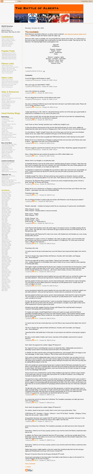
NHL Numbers (6, 108)
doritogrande (37, 107)
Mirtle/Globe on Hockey (8, 176)
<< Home (28, 466)
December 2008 (6, 245)
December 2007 (6, 229)
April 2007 (5, 218)
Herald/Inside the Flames (9, 137)
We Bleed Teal (6, 155)
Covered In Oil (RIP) (7, 118)
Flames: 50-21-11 (7, 27)
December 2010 (6, 272)
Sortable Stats (6, 95)
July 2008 (4, 238)
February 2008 (6, 231)
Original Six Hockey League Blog (11, 182)
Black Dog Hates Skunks (9, 124)
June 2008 (5, 237)
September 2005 (6, 192)
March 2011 (5, 277)
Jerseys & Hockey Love (8, 149)
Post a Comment (30, 463)
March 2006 (5, 200)
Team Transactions (7, 73)
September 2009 (6, 257)
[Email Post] (44, 71)
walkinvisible (37, 285)
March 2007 (5, 216)
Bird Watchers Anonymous (9, 171)
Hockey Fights (6, 107)
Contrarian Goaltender (8, 184)
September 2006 (6, 208)
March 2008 (5, 233)
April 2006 (5, 201)
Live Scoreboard (6, 94)
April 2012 (5, 283)
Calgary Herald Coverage (9, 70)
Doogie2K (4, 130)
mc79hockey (5, 119)
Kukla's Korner (6, 177)
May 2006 (4, 203)
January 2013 (6, 286)
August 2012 (5, 285)
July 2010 (4, 268)
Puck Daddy (5, 178)
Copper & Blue (6, 125)
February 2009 (6, 248)
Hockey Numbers (7, 185)
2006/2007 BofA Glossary (9, 57)
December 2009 (6, 262)
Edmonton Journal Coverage (10, 82)
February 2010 (6, 264)
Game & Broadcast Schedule (10, 67)
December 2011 (6, 281)
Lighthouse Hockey (7, 169)
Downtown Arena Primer (9, 53)
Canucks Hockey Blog (8, 145)
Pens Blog (5, 166)
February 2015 (6, 287)
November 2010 (6, 271)
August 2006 (5, 207)
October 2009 (6, 259)
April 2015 (5, 289)
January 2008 (6, 230)
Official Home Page (7, 65)
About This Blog (6, 46)
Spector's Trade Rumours (9, 180)
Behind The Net (6, 99)
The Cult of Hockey (7, 127)
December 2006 (6, 212)
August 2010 (5, 270)
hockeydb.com (6, 104)
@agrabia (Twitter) (7, 44)
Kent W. (36, 195)
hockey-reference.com (8, 102)
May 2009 (4, 252)
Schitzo (36, 156)
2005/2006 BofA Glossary (9, 58)
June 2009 (5, 253)
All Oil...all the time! (7, 128)
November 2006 (6, 211)
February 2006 (6, 199)
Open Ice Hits (6, 140)
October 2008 (6, 242)
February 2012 (6, 282)
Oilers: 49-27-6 (6, 29)
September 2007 (6, 225)
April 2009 (5, 251)
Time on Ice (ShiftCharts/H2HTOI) (11, 98)
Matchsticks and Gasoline (9, 134)
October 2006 (6, 210)
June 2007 (5, 221)
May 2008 (4, 236)
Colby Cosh (5, 131)
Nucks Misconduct (7, 148)
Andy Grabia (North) (7, 43)
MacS (35, 201)
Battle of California (7, 152)
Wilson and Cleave (7, 133)
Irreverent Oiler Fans (8, 121)
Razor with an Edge (7, 151)
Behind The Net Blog (8, 181)
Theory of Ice (5, 165)
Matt (35, 93)
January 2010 (6, 263)
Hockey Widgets (6, 105)
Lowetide (4, 122)
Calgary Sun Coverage (8, 68)
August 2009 (5, 256)
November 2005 (6, 195)
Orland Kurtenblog (7, 147)
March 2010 (5, 266)
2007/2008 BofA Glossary (9, 56)
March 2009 (5, 249)
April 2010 (5, 267)
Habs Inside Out (6, 163)
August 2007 (5, 223)
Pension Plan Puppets (8, 162)
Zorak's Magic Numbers (8, 101)
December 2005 (6, 196)
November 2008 (6, 244)
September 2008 (6, 241)
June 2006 (5, 204)
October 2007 (6, 226)
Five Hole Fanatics (7, 135)
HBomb (36, 143)
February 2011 (6, 275)
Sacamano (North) (7, 41)
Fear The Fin (5, 154)
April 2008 (5, 234)
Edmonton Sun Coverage (9, 84)
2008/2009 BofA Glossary (9, 54)
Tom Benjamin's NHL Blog (9, 144)
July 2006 (4, 205)
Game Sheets (6, 96)
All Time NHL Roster (7, 71)
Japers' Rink (5, 170)
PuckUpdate (5, 167)
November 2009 (6, 260)
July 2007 (4, 222)
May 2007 (4, 219)
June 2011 (5, 278)
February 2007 (6, 215)
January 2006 (6, 197)
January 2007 (6, 214)
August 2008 (5, 240)
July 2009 (4, 255)
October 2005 (6, 193)
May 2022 (4, 290)
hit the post (5, 138)
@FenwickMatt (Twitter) (8, 40)
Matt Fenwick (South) (8, 39)
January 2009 (6, 246)
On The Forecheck (7, 158)
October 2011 (6, 279)
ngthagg (36, 184)
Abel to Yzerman (6, 156)
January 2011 (6, 274)
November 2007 (6, 227)
